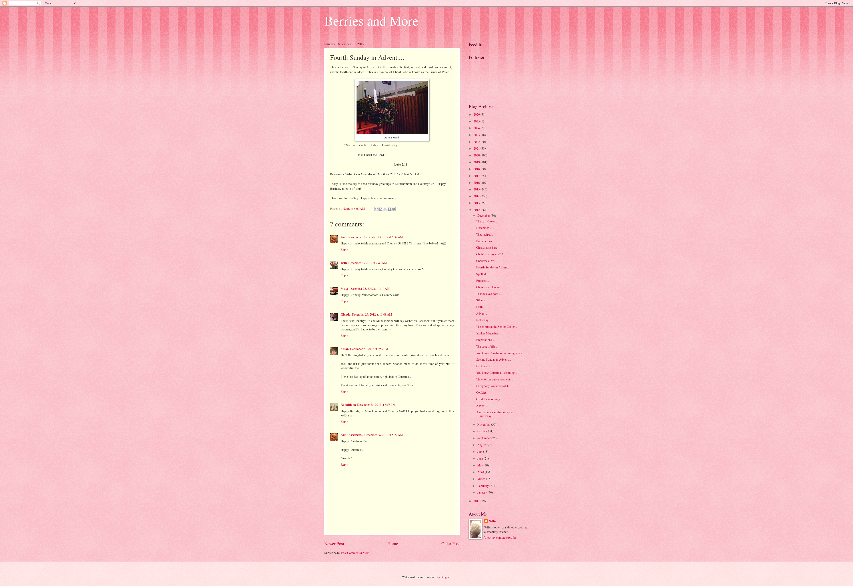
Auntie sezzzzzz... (352, 237)
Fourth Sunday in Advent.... (493, 267)
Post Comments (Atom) (356, 553)
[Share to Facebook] (389, 209)
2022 (477, 142)
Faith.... (480, 307)
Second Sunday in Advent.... (493, 359)
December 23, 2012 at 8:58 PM (376, 404)
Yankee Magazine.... (488, 333)
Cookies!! (482, 392)
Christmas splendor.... (489, 287)
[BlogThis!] (381, 209)
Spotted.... (482, 274)
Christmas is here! (487, 247)
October (482, 431)
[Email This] (376, 209)
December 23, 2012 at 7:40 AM (367, 263)
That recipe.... (484, 234)
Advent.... (482, 313)
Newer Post (334, 543)
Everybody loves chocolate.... (494, 386)
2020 (477, 155)
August (482, 445)
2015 (477, 189)
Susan (345, 349)
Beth (344, 263)
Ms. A (344, 288)
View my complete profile (500, 537)
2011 (477, 501)
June (480, 458)
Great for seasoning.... (489, 399)
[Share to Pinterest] (393, 209)
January (482, 492)
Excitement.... (484, 366)
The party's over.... (487, 221)
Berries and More (371, 20)
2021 (477, 148)
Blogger (445, 577)
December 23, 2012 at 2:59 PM (369, 349)
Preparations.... (485, 241)
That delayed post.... (488, 294)
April (481, 472)
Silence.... (482, 300)
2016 (477, 182)
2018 (477, 169)
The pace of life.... (487, 346)
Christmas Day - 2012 (489, 254)
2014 (477, 196)
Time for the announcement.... (494, 379)
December (484, 215)
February (483, 486)
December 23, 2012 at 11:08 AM (372, 314)
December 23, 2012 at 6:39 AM (383, 237)
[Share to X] (385, 209)
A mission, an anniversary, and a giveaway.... (496, 414)
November (484, 424)
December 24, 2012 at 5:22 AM (383, 435)
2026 (477, 114)
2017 (477, 176)
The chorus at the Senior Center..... (497, 326)
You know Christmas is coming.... (496, 372)
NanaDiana (348, 404)
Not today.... (483, 320)
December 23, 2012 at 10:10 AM (370, 288)
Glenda (346, 314)
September (484, 438)
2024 (477, 128)
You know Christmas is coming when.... (500, 353)
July (480, 451)
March (481, 479)
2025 (477, 121)
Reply (344, 249)
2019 (477, 162)
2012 (477, 210)
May (480, 465)
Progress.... (483, 280)
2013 (477, 203)
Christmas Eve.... (486, 261)
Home (392, 543)
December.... (483, 228)
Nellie (492, 521)
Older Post (450, 543)
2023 (477, 135)
